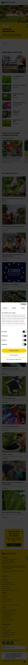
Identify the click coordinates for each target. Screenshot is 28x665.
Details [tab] (14, 308)
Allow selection (14, 355)
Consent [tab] (5, 308)
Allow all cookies (14, 350)
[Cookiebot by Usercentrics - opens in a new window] (20, 304)
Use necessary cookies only (14, 359)
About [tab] (23, 308)
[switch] (24, 336)
